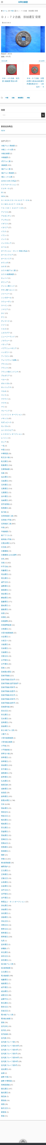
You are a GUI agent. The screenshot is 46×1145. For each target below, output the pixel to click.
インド (3, 239)
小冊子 (3, 734)
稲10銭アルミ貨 (7, 964)
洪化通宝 (4, 905)
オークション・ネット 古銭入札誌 (14, 251)
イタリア (4, 227)
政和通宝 (4, 796)
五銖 (2, 473)
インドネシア (6, 243)
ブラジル (4, 364)
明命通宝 (4, 808)
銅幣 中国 (4, 1077)
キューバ (4, 278)
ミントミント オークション (11, 414)
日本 (2, 804)
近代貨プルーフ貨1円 (9, 1054)
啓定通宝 (4, 594)
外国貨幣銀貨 (6, 625)
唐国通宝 (4, 590)
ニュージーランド (8, 337)
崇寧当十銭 (5, 753)
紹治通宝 (4, 991)
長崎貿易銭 (5, 1085)
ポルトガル (5, 383)
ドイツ (3, 325)
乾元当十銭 (5, 457)
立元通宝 (4, 972)
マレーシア (5, 411)
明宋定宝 (4, 812)
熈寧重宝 (4, 937)
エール (3, 247)
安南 (2, 668)
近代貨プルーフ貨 (8, 1042)
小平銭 (3, 746)
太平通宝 (4, 664)
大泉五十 (4, 641)
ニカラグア (5, 333)
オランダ (4, 263)
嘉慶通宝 (4, 602)
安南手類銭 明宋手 (8, 687)
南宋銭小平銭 (6, 539)
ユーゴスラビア (7, 430)
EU (2, 192)
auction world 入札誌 (8, 181)
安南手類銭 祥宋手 (8, 699)
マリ (2, 407)
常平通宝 (4, 769)
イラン (3, 235)
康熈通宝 (4, 773)
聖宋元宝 (4, 1007)
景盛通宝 (4, 831)
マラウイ (4, 399)
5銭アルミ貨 (5, 169)
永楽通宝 (4, 886)
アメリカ (4, 212)
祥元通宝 (4, 952)
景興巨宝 (4, 839)
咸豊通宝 (4, 586)
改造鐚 (3, 792)
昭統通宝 (4, 824)
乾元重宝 (4, 461)
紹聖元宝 (4, 995)
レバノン (4, 438)
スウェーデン (6, 301)
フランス (4, 368)
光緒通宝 (4, 500)
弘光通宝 (4, 781)
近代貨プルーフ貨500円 (10, 1057)
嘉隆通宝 (4, 609)
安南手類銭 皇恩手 (8, 691)
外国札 (3, 617)
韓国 (2, 1104)
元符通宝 (4, 485)
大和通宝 (4, 629)
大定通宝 (4, 637)
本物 (28, 98)
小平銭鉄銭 (5, 750)
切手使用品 (5, 504)
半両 (2, 527)
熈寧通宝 (4, 933)
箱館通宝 (4, 983)
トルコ (3, 329)
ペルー (3, 379)
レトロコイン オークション (11, 434)
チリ (2, 317)
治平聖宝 (4, 894)
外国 (2, 613)
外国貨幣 (4, 621)
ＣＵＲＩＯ (5, 188)
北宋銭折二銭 (6, 524)
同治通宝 (4, 574)
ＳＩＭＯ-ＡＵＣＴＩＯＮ (10, 204)
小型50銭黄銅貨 (7, 738)
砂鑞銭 (3, 948)
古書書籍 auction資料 (9, 555)
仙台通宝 (4, 477)
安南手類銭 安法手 (8, 679)
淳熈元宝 (4, 925)
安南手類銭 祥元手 (8, 695)
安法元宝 (4, 711)
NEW (3, 130)
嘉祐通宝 (4, 605)
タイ (2, 313)
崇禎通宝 (20, 98)
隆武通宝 (4, 1092)
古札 (2, 559)
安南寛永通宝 (6, 672)
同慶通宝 (4, 570)
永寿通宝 (4, 882)
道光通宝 (4, 1069)
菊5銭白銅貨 (5, 1019)
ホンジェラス (6, 387)
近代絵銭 (4, 1034)
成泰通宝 (4, 789)
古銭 (13, 98)
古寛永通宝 (5, 543)
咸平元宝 (4, 582)
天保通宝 (4, 648)
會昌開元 (4, 851)
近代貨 (3, 1038)
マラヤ (3, 403)
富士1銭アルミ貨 (7, 730)
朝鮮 (2, 855)
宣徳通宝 (4, 726)
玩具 (2, 941)
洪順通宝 (4, 917)
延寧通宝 (4, 777)
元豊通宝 (4, 488)
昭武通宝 (4, 820)
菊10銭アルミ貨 (7, 1015)
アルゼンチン (6, 216)
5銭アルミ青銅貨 (7, 173)
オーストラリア (7, 255)
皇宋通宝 (4, 944)
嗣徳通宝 (4, 598)
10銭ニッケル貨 (7, 149)
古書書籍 (4, 551)
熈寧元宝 (4, 929)
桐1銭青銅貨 (5, 863)
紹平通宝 (4, 987)
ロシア (3, 442)
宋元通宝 (4, 715)
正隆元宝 (4, 878)
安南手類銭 (5, 676)
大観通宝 (4, 644)
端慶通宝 (4, 980)
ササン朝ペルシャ (8, 290)
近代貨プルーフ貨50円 (9, 1061)
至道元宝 (4, 1011)
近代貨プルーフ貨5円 (9, 1065)
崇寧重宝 (4, 761)
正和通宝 (4, 874)
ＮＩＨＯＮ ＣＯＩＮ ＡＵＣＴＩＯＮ (15, 200)
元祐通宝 (4, 481)
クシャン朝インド (8, 286)
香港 (2, 1116)
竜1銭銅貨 (5, 976)
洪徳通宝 (4, 909)
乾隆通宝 (4, 465)
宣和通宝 (4, 722)
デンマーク (5, 321)
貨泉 (2, 1022)
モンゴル (4, 426)
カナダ (3, 266)
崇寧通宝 (4, 757)
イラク (3, 231)
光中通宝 (4, 496)
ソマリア (4, 309)
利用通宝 (4, 508)
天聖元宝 (4, 656)
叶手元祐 (4, 566)
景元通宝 (4, 827)
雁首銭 (3, 1100)
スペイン (4, 305)
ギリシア (4, 282)
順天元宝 (4, 1108)
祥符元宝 (4, 956)
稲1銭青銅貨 (5, 968)
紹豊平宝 (4, 999)
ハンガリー (5, 352)
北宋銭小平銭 (6, 520)
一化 (2, 446)
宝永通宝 (4, 718)
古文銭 (3, 547)
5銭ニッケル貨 (6, 177)
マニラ (3, 395)
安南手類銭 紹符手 (8, 703)
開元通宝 (4, 1089)
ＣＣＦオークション (8, 185)
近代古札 (4, 1026)
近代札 (3, 1030)
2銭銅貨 (4, 165)
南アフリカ (5, 535)
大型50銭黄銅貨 (7, 633)
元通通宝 (4, 492)
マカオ (3, 391)
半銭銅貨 (4, 531)
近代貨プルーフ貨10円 (9, 1050)
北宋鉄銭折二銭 (7, 516)
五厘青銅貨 (5, 469)
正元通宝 (4, 870)
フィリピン (5, 356)
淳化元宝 (4, 921)
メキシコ (4, 418)
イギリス (4, 224)
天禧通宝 (4, 652)
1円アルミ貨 (5, 161)
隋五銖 (3, 1096)
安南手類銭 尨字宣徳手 (10, 683)
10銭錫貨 (4, 157)
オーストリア (6, 259)
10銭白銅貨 (5, 153)
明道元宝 (4, 816)
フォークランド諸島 (8, 360)
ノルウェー (5, 340)
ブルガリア (5, 375)
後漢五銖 (4, 785)
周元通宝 (4, 578)
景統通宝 (4, 835)
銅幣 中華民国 (6, 1081)
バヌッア (4, 344)
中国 (6, 98)
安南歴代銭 (5, 707)
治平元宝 (4, 890)
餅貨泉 (3, 1112)
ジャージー (5, 294)
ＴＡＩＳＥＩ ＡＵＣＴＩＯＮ (12, 208)
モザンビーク (6, 422)
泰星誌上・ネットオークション (13, 902)
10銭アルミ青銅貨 (8, 146)
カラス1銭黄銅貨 (7, 274)
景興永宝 (4, 843)
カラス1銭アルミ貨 (8, 270)
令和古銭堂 (23, 2)
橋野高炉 (4, 866)
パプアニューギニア (8, 348)
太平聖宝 (4, 660)
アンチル (4, 220)
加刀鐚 (3, 512)
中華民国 (4, 453)
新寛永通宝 (5, 800)
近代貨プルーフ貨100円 (10, 1046)
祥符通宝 (4, 960)
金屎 (2, 1073)
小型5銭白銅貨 (6, 742)
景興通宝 (4, 847)
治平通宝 (4, 898)
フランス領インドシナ (9, 372)
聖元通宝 (4, 1003)
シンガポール (6, 298)
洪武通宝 (4, 913)
